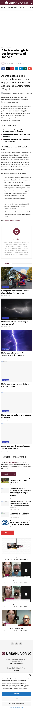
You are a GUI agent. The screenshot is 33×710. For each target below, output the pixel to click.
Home (3, 7)
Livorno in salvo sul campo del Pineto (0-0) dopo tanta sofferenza (20, 480)
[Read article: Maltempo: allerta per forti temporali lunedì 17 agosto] (16, 340)
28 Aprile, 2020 (20, 63)
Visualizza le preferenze (16, 703)
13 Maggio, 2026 (6, 420)
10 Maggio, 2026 (6, 451)
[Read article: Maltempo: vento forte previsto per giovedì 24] (16, 402)
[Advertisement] (16, 27)
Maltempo (8, 47)
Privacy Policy (19, 707)
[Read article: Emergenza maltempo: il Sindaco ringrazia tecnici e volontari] (16, 278)
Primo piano (12, 7)
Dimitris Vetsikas (9, 220)
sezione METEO (11, 462)
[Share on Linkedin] (17, 68)
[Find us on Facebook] (12, 643)
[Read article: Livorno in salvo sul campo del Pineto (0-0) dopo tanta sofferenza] (5, 480)
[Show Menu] (2, 2)
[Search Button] (31, 2)
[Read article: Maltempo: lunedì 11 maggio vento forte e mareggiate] (16, 433)
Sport (22, 7)
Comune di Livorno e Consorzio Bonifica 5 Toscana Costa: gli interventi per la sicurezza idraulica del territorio (20, 492)
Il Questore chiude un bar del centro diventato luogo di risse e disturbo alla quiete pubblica (20, 504)
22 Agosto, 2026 (6, 295)
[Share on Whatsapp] (25, 68)
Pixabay (18, 220)
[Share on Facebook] (3, 68)
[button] (30, 675)
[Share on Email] (30, 68)
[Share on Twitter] (8, 68)
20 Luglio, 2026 (5, 388)
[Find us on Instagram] (16, 643)
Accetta (16, 693)
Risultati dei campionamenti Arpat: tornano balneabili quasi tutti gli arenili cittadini (20, 522)
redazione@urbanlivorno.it (16, 663)
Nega (16, 698)
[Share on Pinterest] (12, 68)
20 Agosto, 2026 (6, 326)
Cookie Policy (12, 707)
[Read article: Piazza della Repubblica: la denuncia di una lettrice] (5, 514)
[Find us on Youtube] (20, 643)
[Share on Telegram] (21, 68)
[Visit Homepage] (16, 2)
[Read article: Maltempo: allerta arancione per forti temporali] (16, 309)
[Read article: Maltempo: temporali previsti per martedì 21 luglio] (16, 371)
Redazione (10, 63)
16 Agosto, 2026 (6, 357)
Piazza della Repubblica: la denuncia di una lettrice (19, 514)
